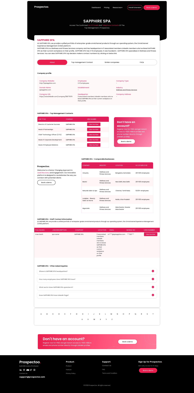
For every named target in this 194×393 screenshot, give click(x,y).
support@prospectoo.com (32, 377)
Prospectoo (41, 6)
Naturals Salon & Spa (90, 191)
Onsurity (86, 173)
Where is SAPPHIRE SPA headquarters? (53, 271)
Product (69, 366)
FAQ (103, 369)
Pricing (106, 7)
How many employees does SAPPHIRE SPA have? (57, 279)
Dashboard (96, 7)
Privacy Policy (70, 373)
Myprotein (86, 208)
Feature (68, 370)
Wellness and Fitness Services (126, 90)
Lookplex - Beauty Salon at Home (89, 199)
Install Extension (135, 7)
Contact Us (106, 365)
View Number (93, 124)
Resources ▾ (117, 7)
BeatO (85, 182)
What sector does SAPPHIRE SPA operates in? (56, 287)
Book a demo (151, 7)
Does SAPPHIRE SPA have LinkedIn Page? (54, 295)
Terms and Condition (109, 373)
